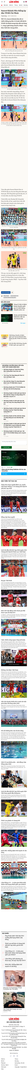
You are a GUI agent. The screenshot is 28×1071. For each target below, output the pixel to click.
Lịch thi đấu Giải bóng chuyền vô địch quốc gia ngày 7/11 (18, 344)
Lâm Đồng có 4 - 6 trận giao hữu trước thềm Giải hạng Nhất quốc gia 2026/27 (13, 883)
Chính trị (11, 5)
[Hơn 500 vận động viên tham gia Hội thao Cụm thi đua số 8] (14, 627)
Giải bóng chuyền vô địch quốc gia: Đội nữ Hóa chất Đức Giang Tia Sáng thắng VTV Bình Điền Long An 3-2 (15, 394)
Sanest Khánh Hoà (14, 295)
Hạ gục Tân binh (6, 580)
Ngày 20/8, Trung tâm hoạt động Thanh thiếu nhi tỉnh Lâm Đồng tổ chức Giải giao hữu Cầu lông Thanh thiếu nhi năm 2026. (14, 707)
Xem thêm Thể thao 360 (9, 481)
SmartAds (5, 323)
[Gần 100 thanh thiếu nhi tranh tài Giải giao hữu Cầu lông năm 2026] (14, 718)
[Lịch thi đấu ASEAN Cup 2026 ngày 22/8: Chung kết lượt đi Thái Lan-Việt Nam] (14, 568)
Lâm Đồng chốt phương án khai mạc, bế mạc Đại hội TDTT (15, 959)
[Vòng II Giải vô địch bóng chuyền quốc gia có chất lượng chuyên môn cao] (7, 307)
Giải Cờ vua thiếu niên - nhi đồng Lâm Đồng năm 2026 (13, 763)
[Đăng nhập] (23, 2)
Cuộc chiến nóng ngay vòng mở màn (13, 640)
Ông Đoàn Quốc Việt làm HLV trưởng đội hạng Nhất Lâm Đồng (14, 937)
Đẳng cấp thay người (8, 517)
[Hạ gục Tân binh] (14, 598)
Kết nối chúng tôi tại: (14, 1053)
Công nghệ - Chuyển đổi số (21, 1067)
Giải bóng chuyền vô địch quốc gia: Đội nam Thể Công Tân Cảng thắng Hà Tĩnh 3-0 (14, 402)
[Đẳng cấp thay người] (14, 537)
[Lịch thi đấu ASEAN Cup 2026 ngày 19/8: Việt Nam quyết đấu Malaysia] (14, 808)
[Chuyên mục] (2, 2)
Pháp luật (3, 1063)
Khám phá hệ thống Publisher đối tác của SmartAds (20, 316)
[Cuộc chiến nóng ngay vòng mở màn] (14, 657)
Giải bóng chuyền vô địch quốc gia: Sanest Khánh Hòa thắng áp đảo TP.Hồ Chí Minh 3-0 (18, 337)
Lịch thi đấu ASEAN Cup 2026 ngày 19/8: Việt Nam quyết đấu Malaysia (14, 792)
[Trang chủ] (2, 5)
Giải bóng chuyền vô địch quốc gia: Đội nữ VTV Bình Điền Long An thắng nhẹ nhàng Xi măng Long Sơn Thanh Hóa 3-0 (15, 425)
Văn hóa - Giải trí (4, 1065)
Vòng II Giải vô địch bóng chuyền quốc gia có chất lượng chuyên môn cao (20, 307)
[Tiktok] (10, 1056)
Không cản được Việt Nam (9, 670)
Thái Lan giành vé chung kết (10, 820)
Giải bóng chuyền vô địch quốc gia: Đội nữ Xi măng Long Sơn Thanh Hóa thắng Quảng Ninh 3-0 (15, 410)
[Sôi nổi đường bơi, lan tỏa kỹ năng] (14, 749)
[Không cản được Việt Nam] (14, 689)
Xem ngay (22, 323)
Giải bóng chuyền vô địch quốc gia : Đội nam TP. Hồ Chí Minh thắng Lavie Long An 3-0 (15, 432)
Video (2, 1069)
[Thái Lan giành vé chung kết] (14, 838)
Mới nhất (6, 5)
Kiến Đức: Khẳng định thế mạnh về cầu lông (14, 851)
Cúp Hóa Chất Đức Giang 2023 (10, 297)
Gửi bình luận (6, 447)
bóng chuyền (6, 295)
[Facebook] (17, 1056)
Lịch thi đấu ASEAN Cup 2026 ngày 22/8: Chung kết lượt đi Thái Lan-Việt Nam (14, 551)
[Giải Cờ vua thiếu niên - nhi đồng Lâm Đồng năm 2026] (14, 779)
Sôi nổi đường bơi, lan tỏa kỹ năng (12, 731)
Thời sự (16, 5)
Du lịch (16, 1065)
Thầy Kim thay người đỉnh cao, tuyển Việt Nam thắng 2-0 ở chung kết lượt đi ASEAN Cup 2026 (14, 486)
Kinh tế (20, 5)
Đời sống (17, 1061)
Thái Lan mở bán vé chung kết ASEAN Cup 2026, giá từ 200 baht (15, 945)
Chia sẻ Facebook (6, 292)
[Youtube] (14, 1056)
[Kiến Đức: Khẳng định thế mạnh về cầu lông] (14, 870)
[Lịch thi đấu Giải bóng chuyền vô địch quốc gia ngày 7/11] (4, 345)
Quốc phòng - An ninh (19, 1063)
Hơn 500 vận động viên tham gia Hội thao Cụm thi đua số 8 (13, 611)
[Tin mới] (4, 2)
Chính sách (3, 1067)
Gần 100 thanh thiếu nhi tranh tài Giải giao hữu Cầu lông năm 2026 (13, 702)
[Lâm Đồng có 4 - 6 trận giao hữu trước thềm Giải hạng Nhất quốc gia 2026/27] (14, 900)
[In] (12, 292)
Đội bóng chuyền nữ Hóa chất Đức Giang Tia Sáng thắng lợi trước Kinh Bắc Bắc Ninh (14, 417)
